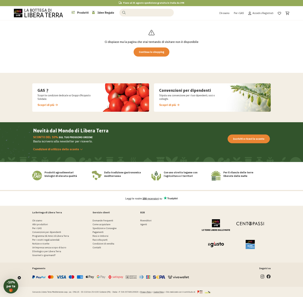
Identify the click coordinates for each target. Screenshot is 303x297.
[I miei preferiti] (279, 13)
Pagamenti (98, 232)
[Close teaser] (19, 277)
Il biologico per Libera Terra (46, 251)
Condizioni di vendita (103, 243)
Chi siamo (224, 13)
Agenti (143, 224)
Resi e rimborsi (100, 235)
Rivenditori (146, 220)
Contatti (97, 247)
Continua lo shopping (151, 52)
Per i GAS (239, 13)
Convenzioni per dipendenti (46, 232)
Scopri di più (46, 105)
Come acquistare (101, 224)
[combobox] (146, 12)
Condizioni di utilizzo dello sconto (56, 149)
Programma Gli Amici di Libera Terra (50, 235)
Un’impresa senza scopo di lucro (49, 247)
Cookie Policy (158, 292)
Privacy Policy (146, 292)
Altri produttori (40, 224)
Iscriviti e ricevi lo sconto (248, 138)
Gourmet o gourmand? (44, 255)
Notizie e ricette (40, 243)
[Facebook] (269, 277)
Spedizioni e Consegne (105, 228)
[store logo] (38, 13)
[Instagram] (262, 277)
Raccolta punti (100, 239)
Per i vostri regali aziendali (45, 239)
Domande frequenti (103, 220)
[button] (11, 286)
